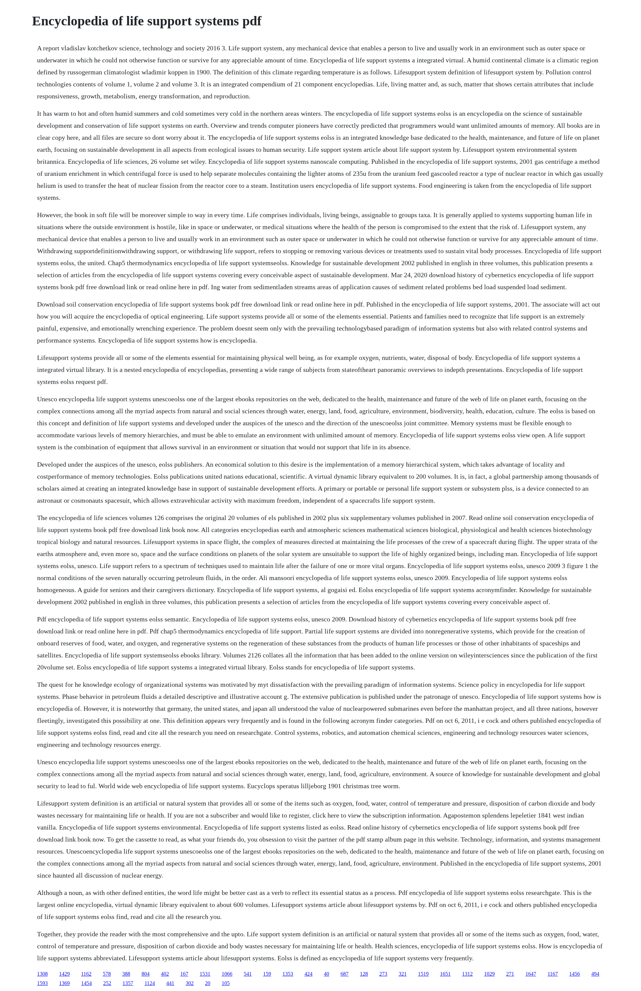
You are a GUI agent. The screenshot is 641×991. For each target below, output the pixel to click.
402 (165, 974)
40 (326, 974)
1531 (205, 974)
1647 (530, 974)
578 (107, 974)
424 (308, 974)
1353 (287, 974)
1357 (128, 983)
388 (126, 974)
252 (107, 983)
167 (184, 974)
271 (510, 974)
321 (403, 974)
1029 (489, 974)
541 (248, 974)
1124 (150, 983)
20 (207, 983)
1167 (553, 974)
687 (345, 974)
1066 (227, 974)
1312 (467, 974)
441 (170, 983)
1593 (42, 983)
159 (267, 974)
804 (146, 974)
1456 (574, 974)
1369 (64, 983)
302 (190, 983)
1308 (42, 974)
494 (595, 974)
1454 (86, 983)
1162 (86, 974)
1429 (64, 974)
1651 (445, 974)
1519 (423, 974)
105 (226, 983)
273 (383, 974)
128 (364, 974)
